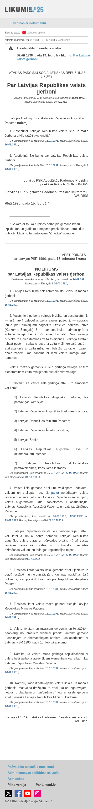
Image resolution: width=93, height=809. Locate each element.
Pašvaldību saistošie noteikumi (31, 767)
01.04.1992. (32, 477)
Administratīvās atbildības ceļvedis (33, 773)
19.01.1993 (11, 520)
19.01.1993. (55, 520)
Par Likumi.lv (46, 785)
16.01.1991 (78, 97)
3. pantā (52, 492)
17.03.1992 (72, 472)
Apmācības (16, 779)
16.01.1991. (60, 101)
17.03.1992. (76, 516)
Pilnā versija (17, 785)
